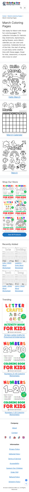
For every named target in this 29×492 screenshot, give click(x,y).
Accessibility (14, 463)
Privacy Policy (14, 449)
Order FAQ (14, 472)
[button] (21, 7)
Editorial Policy (14, 454)
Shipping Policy (14, 482)
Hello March (14, 97)
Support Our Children (14, 468)
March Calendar (14, 135)
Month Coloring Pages (15, 16)
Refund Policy (14, 477)
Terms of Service (14, 459)
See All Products (14, 235)
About (14, 428)
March (14, 173)
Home (4, 16)
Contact (15, 433)
